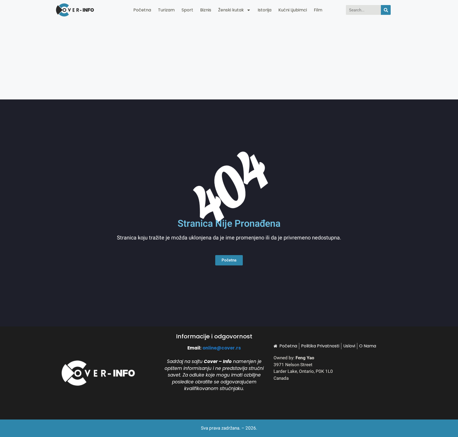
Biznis (205, 10)
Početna (142, 10)
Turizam (166, 10)
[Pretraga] (386, 10)
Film (318, 10)
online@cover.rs (221, 348)
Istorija (264, 10)
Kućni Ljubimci (292, 10)
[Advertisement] (229, 60)
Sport (187, 10)
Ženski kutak (231, 10)
